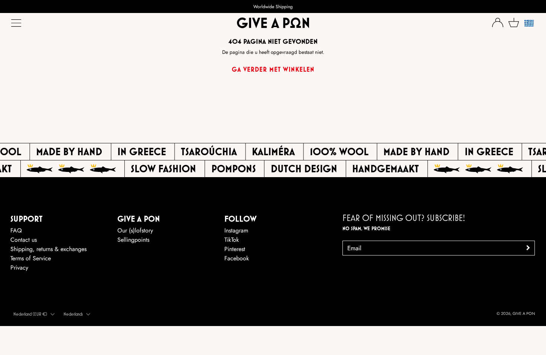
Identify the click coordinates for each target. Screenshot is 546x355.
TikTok (231, 239)
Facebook (236, 258)
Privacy (19, 267)
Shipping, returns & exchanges (48, 249)
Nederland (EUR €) (30, 314)
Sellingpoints (133, 239)
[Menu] (16, 24)
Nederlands (73, 314)
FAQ (16, 230)
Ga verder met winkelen (273, 69)
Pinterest (234, 249)
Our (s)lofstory (135, 230)
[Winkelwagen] (513, 22)
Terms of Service (30, 258)
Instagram (236, 230)
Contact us (23, 239)
